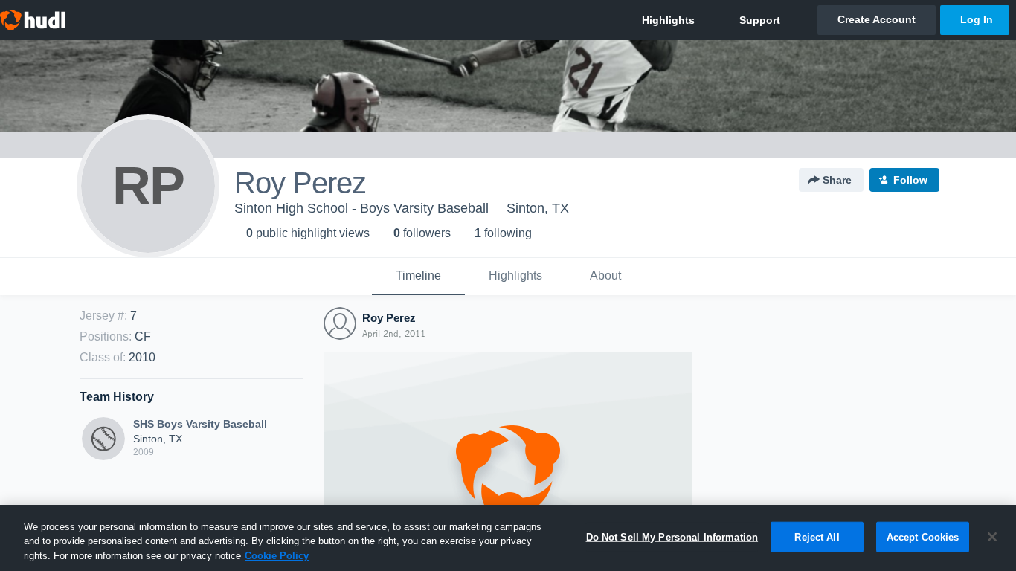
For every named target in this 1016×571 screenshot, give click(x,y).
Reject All (816, 536)
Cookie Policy (277, 555)
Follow (910, 180)
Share (837, 180)
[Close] (992, 536)
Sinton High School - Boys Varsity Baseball (361, 208)
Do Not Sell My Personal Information (672, 536)
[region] (508, 538)
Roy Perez (389, 318)
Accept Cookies (923, 536)
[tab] (418, 276)
